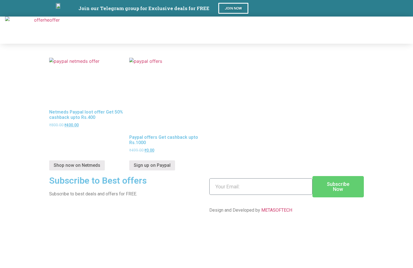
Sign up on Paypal (152, 165)
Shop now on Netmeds (77, 165)
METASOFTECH (276, 210)
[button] (233, 8)
